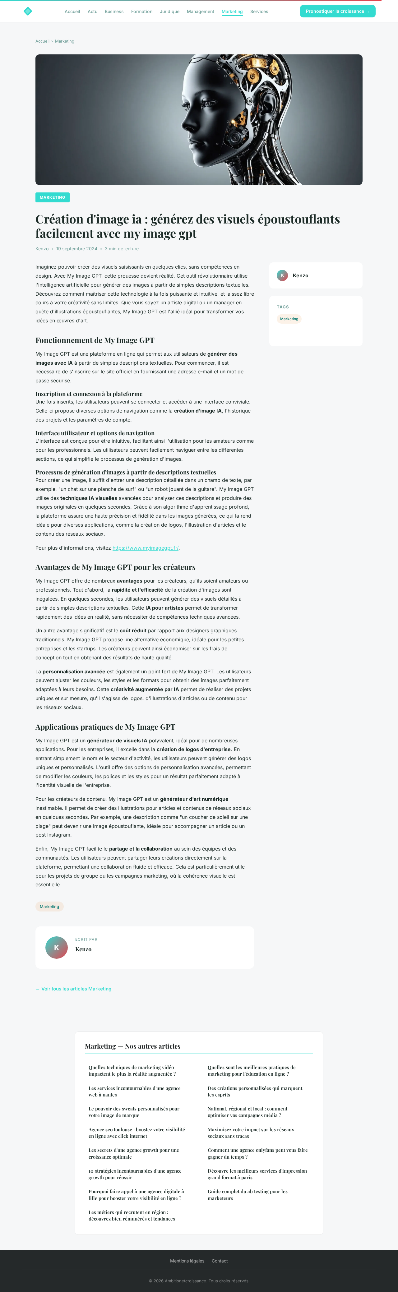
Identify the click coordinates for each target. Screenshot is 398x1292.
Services (259, 11)
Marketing (232, 11)
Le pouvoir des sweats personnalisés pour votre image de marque (134, 1111)
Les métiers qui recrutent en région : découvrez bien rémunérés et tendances (132, 1215)
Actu (92, 11)
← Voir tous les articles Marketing (73, 989)
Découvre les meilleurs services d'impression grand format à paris (257, 1174)
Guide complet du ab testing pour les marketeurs (248, 1194)
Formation (141, 11)
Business (114, 11)
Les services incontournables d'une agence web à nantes (135, 1091)
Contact (220, 1260)
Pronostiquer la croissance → (338, 11)
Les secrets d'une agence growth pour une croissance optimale (134, 1153)
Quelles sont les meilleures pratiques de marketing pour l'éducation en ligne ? (252, 1070)
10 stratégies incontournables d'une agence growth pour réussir (135, 1174)
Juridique (169, 11)
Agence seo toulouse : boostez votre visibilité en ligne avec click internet (137, 1132)
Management (200, 11)
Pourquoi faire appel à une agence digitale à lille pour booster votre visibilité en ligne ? (136, 1194)
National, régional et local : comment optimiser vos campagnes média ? (247, 1111)
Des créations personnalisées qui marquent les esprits (255, 1091)
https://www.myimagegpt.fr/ (145, 548)
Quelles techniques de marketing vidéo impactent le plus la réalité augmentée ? (132, 1070)
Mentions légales (187, 1260)
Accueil (72, 11)
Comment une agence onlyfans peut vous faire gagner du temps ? (258, 1153)
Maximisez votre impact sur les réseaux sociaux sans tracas (251, 1132)
